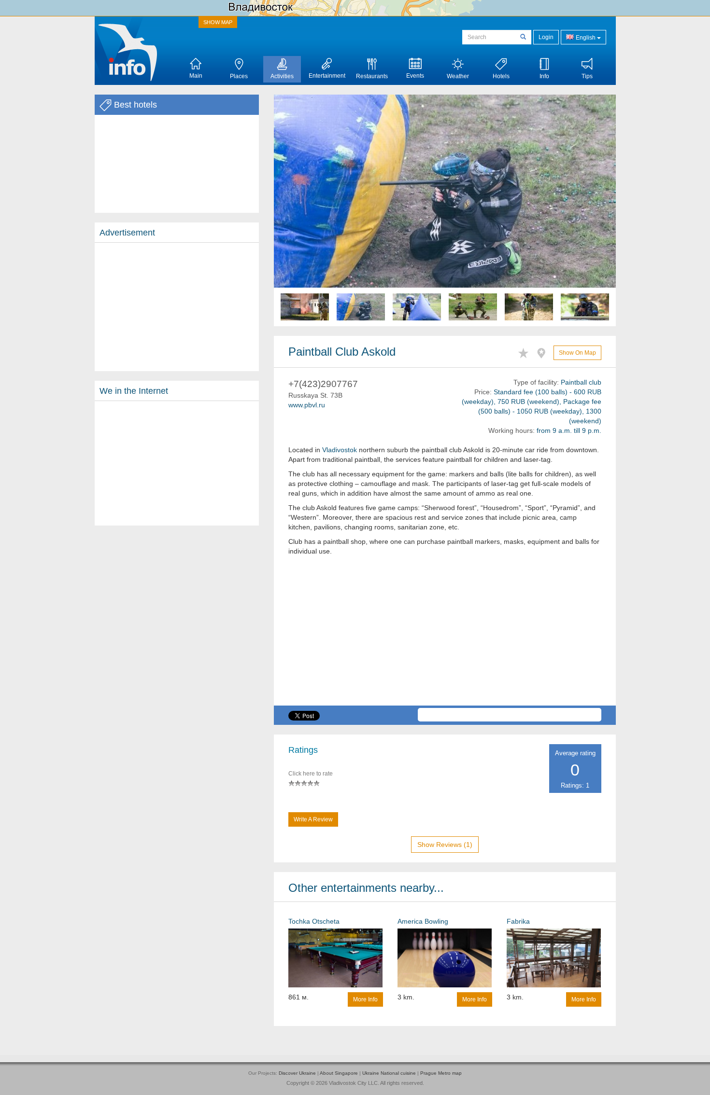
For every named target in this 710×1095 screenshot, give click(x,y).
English (585, 37)
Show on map (577, 352)
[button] (299, 210)
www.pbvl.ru (306, 405)
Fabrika (518, 921)
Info (544, 76)
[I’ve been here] (543, 351)
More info (365, 999)
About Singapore (339, 1073)
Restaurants (372, 76)
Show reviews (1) (444, 844)
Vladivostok (339, 450)
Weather (458, 76)
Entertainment (327, 75)
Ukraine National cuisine (389, 1073)
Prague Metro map (441, 1073)
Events (415, 75)
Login (546, 37)
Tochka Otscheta (314, 921)
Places (239, 76)
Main (195, 75)
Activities (282, 76)
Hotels (501, 76)
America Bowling (423, 921)
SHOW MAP (217, 22)
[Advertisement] (176, 307)
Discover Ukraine (297, 1073)
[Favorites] (526, 351)
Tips (587, 76)
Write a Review (313, 819)
